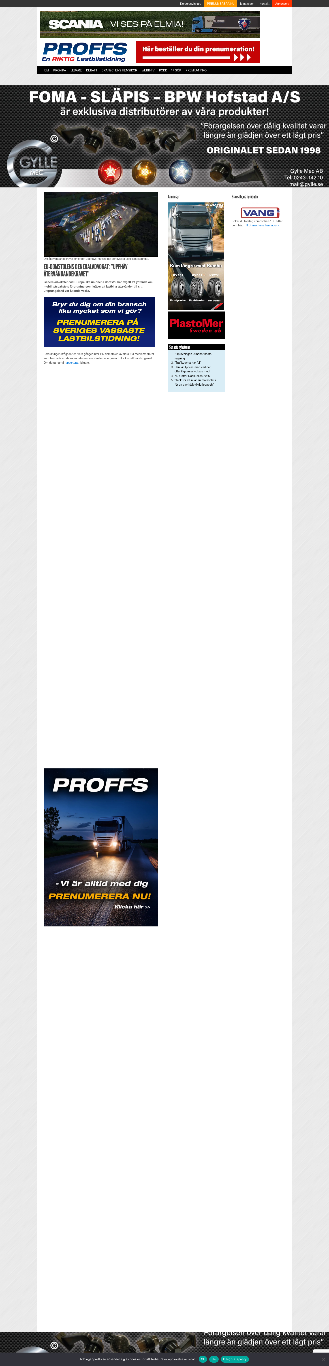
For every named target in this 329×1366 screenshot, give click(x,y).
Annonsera (282, 3)
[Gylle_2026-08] (164, 141)
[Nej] (323, 1359)
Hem (46, 70)
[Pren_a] (197, 51)
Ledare (76, 70)
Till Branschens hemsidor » (261, 225)
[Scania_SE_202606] (150, 24)
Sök (177, 70)
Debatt (91, 70)
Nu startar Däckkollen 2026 (192, 376)
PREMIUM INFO (196, 70)
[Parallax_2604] (101, 847)
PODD (163, 70)
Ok (203, 1359)
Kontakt (264, 3)
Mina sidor (247, 3)
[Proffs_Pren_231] (99, 322)
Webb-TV (148, 70)
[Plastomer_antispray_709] (196, 325)
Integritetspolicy (235, 1359)
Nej (214, 1359)
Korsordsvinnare (190, 3)
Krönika (59, 70)
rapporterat (72, 362)
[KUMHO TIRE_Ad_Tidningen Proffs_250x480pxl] (196, 256)
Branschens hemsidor (119, 70)
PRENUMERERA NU (220, 3)
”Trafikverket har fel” (188, 362)
